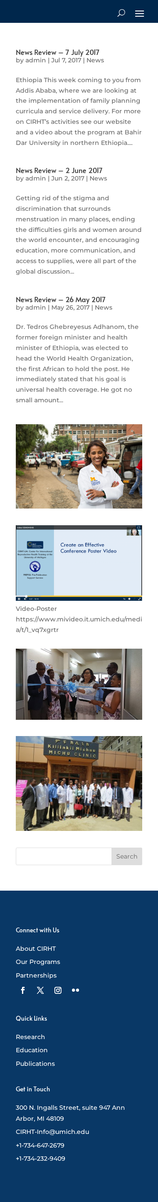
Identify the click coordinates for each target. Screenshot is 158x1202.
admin (35, 60)
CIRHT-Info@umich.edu (52, 1132)
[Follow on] (23, 990)
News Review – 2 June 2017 (59, 170)
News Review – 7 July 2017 (58, 52)
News (95, 60)
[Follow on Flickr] (75, 990)
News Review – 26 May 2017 (61, 299)
